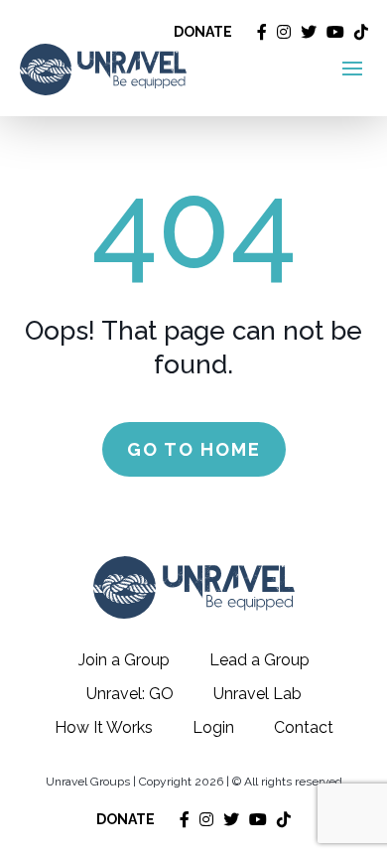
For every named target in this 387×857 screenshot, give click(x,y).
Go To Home (194, 449)
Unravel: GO (130, 693)
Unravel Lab (257, 693)
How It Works (104, 727)
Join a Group (124, 659)
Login (213, 727)
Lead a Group (259, 659)
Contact (303, 727)
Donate (203, 32)
